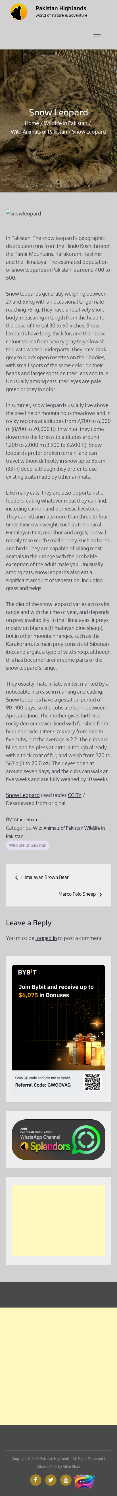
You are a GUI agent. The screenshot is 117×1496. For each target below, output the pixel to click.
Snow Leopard (23, 795)
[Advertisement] (59, 1220)
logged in (46, 938)
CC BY (75, 795)
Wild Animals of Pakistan (58, 828)
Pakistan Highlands (61, 8)
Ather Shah (25, 819)
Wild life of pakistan (27, 845)
